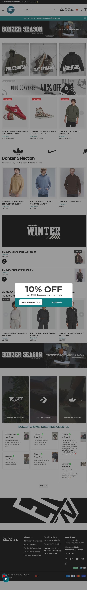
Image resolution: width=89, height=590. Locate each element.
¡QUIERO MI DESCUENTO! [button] (30, 302)
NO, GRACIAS (57, 302)
